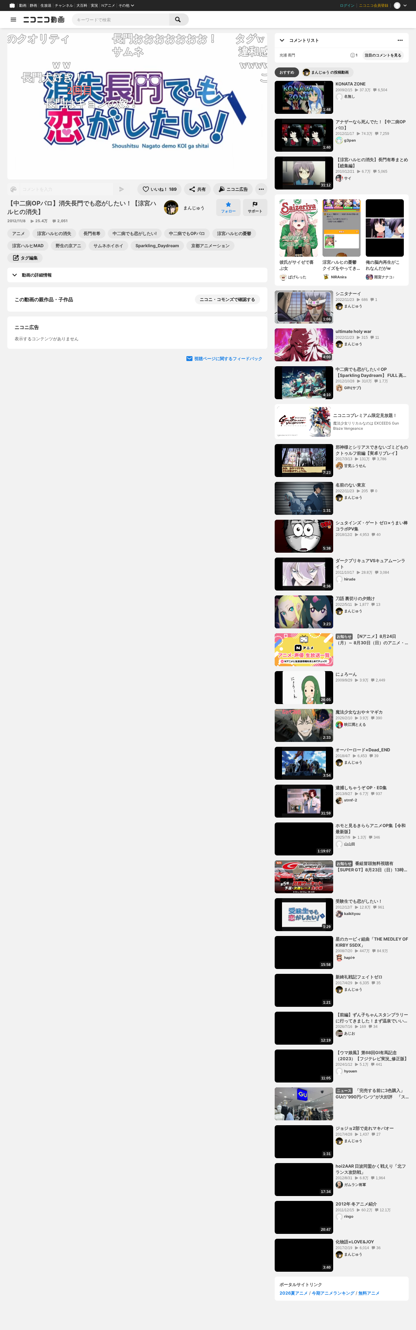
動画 (22, 5)
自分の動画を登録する (49, 403)
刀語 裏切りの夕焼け (355, 598)
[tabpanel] (342, 676)
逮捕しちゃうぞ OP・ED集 (361, 787)
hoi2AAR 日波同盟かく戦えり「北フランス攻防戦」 (371, 1169)
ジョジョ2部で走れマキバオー (365, 1128)
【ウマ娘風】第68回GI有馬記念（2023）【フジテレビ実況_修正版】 (372, 1055)
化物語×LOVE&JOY (355, 1241)
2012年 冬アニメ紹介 (356, 1203)
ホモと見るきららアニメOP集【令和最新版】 (371, 828)
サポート (255, 211)
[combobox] (120, 19)
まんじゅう (194, 207)
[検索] (179, 19)
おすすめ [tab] (287, 72)
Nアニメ (108, 5)
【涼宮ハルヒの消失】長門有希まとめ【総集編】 (372, 162)
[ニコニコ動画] (44, 19)
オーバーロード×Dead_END (363, 749)
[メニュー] (261, 189)
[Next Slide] (255, 363)
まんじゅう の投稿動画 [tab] (330, 72)
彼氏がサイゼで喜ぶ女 (297, 265)
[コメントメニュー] (400, 40)
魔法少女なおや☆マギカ (359, 711)
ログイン (347, 5)
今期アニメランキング (333, 1293)
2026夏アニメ (294, 1293)
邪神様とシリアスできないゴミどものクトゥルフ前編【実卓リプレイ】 (372, 450)
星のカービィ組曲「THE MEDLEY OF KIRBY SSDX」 (372, 942)
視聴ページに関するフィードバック (228, 518)
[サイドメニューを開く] (13, 19)
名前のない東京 (350, 484)
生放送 (46, 5)
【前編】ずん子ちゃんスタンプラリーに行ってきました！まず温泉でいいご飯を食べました (372, 1018)
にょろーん (346, 674)
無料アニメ (369, 1293)
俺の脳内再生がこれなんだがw (383, 265)
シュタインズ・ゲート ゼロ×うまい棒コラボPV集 (372, 525)
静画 (33, 5)
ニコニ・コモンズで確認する (227, 299)
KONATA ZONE (351, 83)
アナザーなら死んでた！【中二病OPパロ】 (371, 124)
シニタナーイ (348, 293)
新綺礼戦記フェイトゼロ (359, 976)
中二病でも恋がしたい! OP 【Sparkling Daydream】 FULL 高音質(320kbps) (371, 372)
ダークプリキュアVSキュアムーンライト (370, 563)
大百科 (81, 5)
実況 (94, 5)
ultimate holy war (354, 331)
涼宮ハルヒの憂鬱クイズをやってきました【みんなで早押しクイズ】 (340, 265)
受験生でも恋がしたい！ (359, 901)
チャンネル (64, 5)
